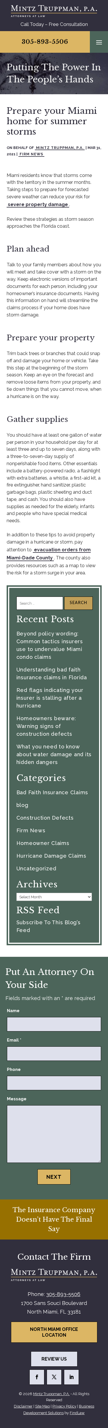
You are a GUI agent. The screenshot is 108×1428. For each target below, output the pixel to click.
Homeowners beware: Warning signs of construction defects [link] (46, 726)
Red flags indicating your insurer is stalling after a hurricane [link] (50, 698)
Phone (14, 1069)
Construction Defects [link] (45, 818)
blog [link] (22, 805)
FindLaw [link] (77, 1413)
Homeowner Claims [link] (42, 843)
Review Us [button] (54, 1359)
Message (16, 1098)
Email (14, 1039)
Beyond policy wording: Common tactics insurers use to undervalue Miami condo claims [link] (49, 645)
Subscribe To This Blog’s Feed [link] (48, 926)
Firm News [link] (31, 154)
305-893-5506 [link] (45, 41)
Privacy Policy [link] (64, 1406)
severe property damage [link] (38, 204)
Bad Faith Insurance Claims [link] (52, 792)
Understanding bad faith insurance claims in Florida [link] (51, 673)
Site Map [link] (42, 1406)
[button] (99, 42)
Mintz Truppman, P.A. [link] (60, 148)
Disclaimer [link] (23, 1406)
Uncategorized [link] (36, 868)
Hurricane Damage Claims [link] (51, 856)
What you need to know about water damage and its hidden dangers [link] (54, 754)
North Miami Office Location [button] (54, 1332)
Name (13, 1010)
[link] (54, 11)
